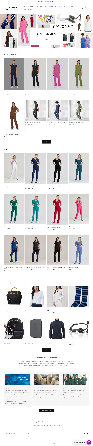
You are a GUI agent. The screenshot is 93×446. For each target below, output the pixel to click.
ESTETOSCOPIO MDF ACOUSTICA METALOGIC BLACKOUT (78, 341)
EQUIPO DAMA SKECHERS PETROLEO (76, 185)
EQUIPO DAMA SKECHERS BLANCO (11, 185)
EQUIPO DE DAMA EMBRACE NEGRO (32, 122)
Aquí (46, 39)
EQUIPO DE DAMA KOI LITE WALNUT (11, 134)
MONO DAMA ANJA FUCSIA (52, 92)
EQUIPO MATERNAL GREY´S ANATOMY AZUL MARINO (13, 268)
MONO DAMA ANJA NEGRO (30, 92)
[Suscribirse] (28, 433)
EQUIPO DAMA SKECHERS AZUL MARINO (33, 186)
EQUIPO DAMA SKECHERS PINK (75, 226)
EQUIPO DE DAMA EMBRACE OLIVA (76, 122)
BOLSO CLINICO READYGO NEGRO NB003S (13, 309)
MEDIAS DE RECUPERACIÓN (74, 309)
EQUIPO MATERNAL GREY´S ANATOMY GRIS (34, 267)
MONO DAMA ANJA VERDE (74, 92)
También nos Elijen (46, 410)
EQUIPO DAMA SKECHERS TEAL (32, 226)
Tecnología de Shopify (51, 443)
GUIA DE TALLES (44, 425)
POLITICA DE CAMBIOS (55, 425)
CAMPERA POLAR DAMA (52, 341)
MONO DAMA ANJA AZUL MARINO (11, 92)
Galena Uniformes (44, 443)
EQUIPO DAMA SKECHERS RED (53, 227)
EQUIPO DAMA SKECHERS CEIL (75, 267)
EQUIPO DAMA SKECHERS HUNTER (11, 226)
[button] (82, 8)
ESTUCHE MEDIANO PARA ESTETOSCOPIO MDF (35, 341)
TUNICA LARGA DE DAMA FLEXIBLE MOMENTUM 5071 (57, 309)
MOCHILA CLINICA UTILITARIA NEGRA (11, 341)
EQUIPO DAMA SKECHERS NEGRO (54, 186)
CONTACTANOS (36, 425)
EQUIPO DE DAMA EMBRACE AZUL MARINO (56, 122)
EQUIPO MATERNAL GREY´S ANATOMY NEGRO (56, 267)
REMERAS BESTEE (29, 309)
